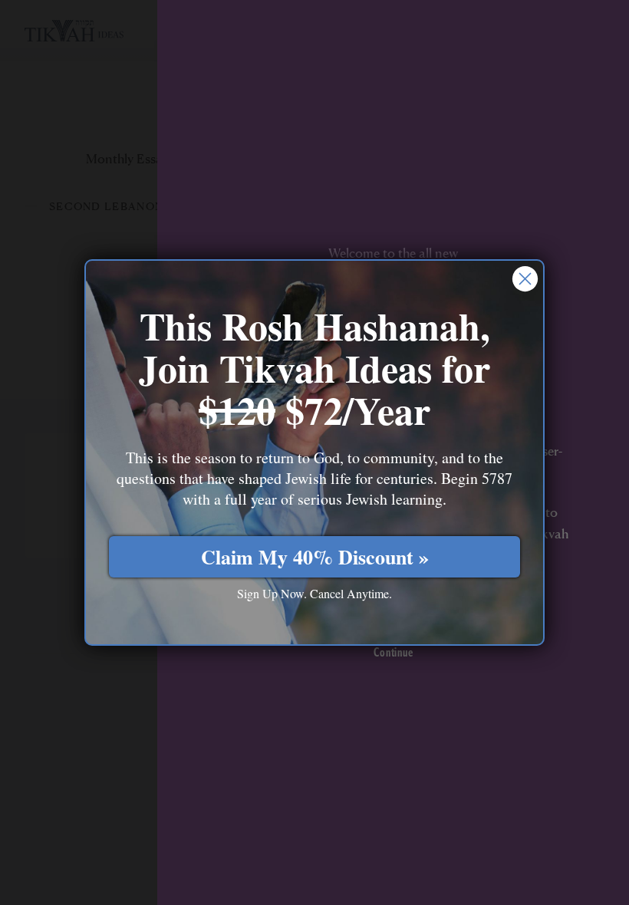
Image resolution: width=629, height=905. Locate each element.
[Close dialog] (525, 278)
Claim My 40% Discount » (315, 556)
